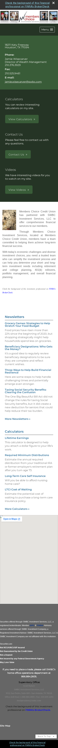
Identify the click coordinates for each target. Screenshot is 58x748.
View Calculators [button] (20, 119)
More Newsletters (17, 418)
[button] (47, 29)
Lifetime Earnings (17, 438)
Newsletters (14, 317)
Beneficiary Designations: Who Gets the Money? (28, 348)
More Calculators (17, 508)
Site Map (5, 725)
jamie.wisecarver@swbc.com (23, 81)
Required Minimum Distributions (27, 455)
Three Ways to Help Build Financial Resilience (28, 371)
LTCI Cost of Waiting (18, 489)
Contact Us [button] (16, 154)
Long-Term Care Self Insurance (25, 476)
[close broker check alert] (53, 3)
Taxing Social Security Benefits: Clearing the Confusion (25, 391)
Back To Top (44, 736)
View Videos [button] (17, 189)
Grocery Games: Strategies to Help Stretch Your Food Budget (27, 324)
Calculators (14, 431)
